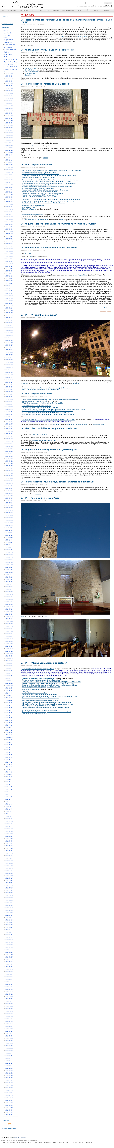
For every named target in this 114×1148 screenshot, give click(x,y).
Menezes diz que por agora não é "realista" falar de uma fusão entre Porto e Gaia (48, 201)
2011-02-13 (8, 705)
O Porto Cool (8, 47)
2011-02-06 (8, 703)
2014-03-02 (9, 1097)
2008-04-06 (9, 337)
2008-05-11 (8, 350)
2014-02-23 (9, 1095)
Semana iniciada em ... (10, 70)
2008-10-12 (9, 404)
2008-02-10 (9, 318)
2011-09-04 (8, 777)
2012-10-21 (9, 922)
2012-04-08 (9, 853)
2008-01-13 (9, 308)
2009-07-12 (9, 500)
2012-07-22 (9, 890)
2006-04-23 (9, 86)
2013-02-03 (9, 959)
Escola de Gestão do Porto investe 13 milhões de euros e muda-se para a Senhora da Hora (51, 682)
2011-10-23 (8, 794)
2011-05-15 (103, 311)
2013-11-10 (8, 1058)
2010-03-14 (9, 587)
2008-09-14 (9, 394)
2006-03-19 (9, 73)
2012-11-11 (8, 930)
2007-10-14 (9, 276)
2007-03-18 (9, 202)
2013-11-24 (8, 1063)
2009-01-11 (8, 436)
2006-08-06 (9, 123)
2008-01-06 (9, 305)
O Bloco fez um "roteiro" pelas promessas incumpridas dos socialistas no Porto (47, 704)
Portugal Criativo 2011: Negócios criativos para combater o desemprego (45, 190)
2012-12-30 (9, 947)
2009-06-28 (9, 495)
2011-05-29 (8, 742)
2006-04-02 (9, 78)
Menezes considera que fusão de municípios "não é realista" (41, 680)
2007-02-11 (8, 189)
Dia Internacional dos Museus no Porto (34, 401)
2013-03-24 (9, 976)
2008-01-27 (9, 313)
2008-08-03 (9, 379)
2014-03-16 (9, 1102)
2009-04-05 (9, 466)
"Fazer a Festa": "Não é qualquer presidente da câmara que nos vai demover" (47, 702)
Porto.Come (25, 691)
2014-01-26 (9, 1085)
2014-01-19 (9, 1083)
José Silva (27, 254)
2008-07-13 (9, 372)
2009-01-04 (9, 434)
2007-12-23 (9, 300)
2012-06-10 (9, 875)
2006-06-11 (8, 103)
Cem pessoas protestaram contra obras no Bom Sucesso (40, 174)
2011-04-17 (8, 727)
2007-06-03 (9, 229)
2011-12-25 (8, 816)
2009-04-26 (9, 473)
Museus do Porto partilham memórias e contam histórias (40, 701)
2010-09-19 (9, 653)
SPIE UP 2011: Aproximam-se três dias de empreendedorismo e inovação (45, 412)
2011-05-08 (8, 735)
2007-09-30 (9, 271)
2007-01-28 (9, 184)
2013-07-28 (9, 1021)
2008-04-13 (9, 340)
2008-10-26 (9, 409)
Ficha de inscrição (31, 68)
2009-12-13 (9, 555)
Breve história (29, 70)
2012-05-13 (9, 865)
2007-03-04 (9, 197)
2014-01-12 (9, 1080)
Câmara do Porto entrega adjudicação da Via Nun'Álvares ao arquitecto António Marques (50, 180)
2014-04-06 (9, 1110)
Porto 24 (6, 52)
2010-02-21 (9, 579)
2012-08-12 (9, 898)
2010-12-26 (9, 688)
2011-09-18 (8, 782)
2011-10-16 (8, 791)
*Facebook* (106, 10)
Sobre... (79, 10)
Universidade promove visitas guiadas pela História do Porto (41, 687)
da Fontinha (24, 383)
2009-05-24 (9, 483)
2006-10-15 (9, 147)
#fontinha (98, 424)
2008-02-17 (9, 320)
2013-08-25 (9, 1031)
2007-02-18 (9, 192)
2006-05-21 (9, 95)
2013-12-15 (9, 1070)
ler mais (109, 311)
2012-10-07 (9, 917)
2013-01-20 (9, 954)
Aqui (22, 616)
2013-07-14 (9, 1016)
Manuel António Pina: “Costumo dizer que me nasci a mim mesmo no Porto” (46, 712)
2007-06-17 (9, 234)
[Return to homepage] (22, 8)
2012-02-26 (9, 838)
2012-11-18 (8, 932)
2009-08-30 (9, 518)
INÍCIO (88, 10)
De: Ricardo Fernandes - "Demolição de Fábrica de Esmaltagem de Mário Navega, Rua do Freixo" (66, 21)
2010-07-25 (9, 634)
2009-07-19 (9, 503)
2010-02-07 (9, 574)
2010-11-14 (8, 673)
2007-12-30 (9, 303)
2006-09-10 (9, 135)
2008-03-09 (9, 327)
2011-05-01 (8, 732)
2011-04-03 (8, 722)
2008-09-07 (9, 392)
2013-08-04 (9, 1023)
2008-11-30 (8, 421)
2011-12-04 (8, 809)
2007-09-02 (9, 261)
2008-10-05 (9, 402)
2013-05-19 (9, 996)
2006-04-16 (9, 83)
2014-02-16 (9, 1092)
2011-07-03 (8, 754)
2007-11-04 (8, 283)
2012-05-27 (9, 870)
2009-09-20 (9, 525)
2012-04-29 (9, 860)
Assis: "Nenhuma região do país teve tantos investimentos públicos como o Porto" (48, 420)
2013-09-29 (9, 1043)
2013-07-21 (9, 1018)
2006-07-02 (9, 110)
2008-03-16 (9, 330)
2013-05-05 (9, 991)
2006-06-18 (9, 105)
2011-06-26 (8, 752)
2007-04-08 (9, 209)
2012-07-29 (9, 893)
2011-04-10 (8, 725)
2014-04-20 (9, 1115)
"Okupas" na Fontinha (29, 209)
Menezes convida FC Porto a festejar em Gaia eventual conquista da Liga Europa (48, 683)
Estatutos (28, 75)
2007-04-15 (9, 211)
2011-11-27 (8, 806)
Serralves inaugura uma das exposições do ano (37, 185)
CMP (40, 10)
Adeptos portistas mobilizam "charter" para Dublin (38, 669)
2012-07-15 (9, 888)
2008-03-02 (9, 325)
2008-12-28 (9, 431)
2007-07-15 (9, 244)
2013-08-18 (9, 1028)
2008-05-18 (9, 352)
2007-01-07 (9, 177)
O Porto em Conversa (10, 49)
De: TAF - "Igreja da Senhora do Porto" (40, 498)
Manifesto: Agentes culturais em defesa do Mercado (38, 177)
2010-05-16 (9, 609)
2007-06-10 (9, 231)
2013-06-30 (9, 1011)
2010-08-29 (9, 646)
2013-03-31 (9, 979)
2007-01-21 (9, 182)
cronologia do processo (32, 146)
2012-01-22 (9, 826)
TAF (2, 10)
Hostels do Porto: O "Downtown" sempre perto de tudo (39, 192)
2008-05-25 (9, 355)
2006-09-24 (9, 140)
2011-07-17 (8, 759)
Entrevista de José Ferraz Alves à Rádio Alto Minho (38, 678)
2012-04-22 (9, 858)
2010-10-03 (9, 658)
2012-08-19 (9, 900)
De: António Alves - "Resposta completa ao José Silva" (49, 247)
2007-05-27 (9, 226)
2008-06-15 (9, 362)
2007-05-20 (9, 224)
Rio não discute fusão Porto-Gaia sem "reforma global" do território (43, 203)
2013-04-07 (9, 981)
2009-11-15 (8, 545)
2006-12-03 (9, 165)
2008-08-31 (9, 389)
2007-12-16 (9, 298)
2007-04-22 (9, 214)
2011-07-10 (8, 757)
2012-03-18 (9, 846)
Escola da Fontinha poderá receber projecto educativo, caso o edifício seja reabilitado (49, 685)
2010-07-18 (9, 631)
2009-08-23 (9, 515)
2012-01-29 (9, 828)
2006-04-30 (9, 88)
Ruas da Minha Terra (10, 62)
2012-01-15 (9, 823)
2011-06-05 (8, 744)
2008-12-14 (9, 426)
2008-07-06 (9, 369)
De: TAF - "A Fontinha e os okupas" (39, 315)
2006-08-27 (9, 130)
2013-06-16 (9, 1006)
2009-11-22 (8, 547)
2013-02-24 (9, 967)
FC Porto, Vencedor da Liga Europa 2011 (35, 219)
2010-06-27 (9, 624)
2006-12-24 (9, 172)
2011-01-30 (8, 700)
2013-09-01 (9, 1033)
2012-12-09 (9, 939)
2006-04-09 (9, 81)
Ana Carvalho (24, 10)
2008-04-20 (9, 342)
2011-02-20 (8, 707)
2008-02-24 (9, 323)
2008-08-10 (9, 382)
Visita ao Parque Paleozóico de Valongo (45, 440)
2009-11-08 (8, 542)
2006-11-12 (8, 157)
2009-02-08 (9, 446)
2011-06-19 (8, 749)
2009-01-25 (9, 441)
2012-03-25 (9, 848)
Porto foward (8, 57)
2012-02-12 (9, 833)
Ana (45, 616)
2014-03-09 (9, 1100)
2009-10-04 (9, 530)
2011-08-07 (8, 767)
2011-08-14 (8, 769)
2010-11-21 (8, 675)
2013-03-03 (9, 969)
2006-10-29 (9, 152)
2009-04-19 (9, 471)
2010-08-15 (9, 641)
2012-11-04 (8, 927)
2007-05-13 (9, 221)
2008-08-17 (9, 384)
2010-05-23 (9, 611)
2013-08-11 (8, 1026)
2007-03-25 (9, 204)
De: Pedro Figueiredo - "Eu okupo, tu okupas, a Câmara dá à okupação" (57, 482)
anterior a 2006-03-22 (10, 67)
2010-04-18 (9, 599)
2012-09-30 (9, 915)
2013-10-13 (9, 1048)
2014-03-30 (9, 1107)
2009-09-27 (9, 527)
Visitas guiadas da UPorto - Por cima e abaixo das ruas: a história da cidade (46, 181)
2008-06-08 (9, 360)
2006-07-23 (9, 118)
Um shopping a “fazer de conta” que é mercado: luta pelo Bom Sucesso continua (48, 414)
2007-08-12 (9, 253)
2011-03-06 (8, 712)
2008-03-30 (9, 335)
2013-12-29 (9, 1075)
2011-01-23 (8, 698)
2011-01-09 (8, 693)
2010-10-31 (9, 668)
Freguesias (55, 10)
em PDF (45, 158)
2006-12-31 (9, 174)
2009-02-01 (9, 443)
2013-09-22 (9, 1041)
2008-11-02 (8, 411)
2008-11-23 (8, 419)
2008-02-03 (9, 315)
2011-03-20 (8, 717)
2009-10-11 (8, 532)
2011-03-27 (8, 720)
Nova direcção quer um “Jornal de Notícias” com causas (40, 710)
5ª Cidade (7, 35)
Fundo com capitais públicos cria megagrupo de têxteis (39, 694)
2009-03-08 (9, 456)
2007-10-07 (9, 273)
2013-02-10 (9, 962)
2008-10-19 (9, 406)
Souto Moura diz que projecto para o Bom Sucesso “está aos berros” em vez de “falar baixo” (51, 170)
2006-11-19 (8, 160)
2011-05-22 (8, 740)
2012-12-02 (9, 937)
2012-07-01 (9, 883)
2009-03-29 (9, 463)
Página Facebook (7, 24)
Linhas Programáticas (80, 275)
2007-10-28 (9, 281)
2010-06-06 (9, 616)
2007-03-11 (8, 199)
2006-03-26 (9, 76)
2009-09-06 (9, 520)
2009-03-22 (9, 461)
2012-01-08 (9, 821)
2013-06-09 (9, 1004)
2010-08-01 (9, 636)
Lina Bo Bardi (82, 36)
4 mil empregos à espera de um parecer (34, 713)
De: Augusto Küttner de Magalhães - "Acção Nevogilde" (49, 449)
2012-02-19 (9, 836)
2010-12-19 (9, 685)
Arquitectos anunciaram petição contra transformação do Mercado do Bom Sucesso (49, 175)
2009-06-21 (9, 493)
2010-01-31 (9, 572)
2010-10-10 (9, 661)
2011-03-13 (8, 715)
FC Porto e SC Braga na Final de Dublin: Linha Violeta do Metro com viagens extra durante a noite (53, 409)
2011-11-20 (8, 804)
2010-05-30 (9, 614)
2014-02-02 (9, 1088)
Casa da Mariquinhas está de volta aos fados (36, 406)
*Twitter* (96, 10)
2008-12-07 (9, 424)
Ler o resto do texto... (105, 308)
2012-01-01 (9, 819)
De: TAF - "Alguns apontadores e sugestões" (44, 663)
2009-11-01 (8, 540)
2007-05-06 (9, 219)
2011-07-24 (8, 762)
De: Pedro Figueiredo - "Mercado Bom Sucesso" (45, 84)
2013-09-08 (9, 1036)
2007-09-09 (9, 263)
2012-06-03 (9, 873)
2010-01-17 (9, 567)
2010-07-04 (9, 626)
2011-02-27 (8, 710)
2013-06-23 (9, 1009)
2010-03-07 (9, 584)
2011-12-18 (8, 814)
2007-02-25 (9, 194)
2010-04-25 (9, 601)
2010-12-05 (9, 680)
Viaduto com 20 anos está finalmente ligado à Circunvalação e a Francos (45, 707)
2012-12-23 (9, 944)
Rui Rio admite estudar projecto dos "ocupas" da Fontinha (40, 389)
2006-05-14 (9, 93)
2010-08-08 (9, 638)
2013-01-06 (9, 949)
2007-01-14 (9, 179)
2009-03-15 (9, 458)
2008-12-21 (9, 429)
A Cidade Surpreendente (8, 38)
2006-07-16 (9, 115)
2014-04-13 (9, 1112)
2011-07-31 (8, 764)
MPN (31, 256)
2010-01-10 (9, 564)
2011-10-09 (8, 789)
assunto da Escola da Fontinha (77, 424)
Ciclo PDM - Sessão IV (39, 434)
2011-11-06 (8, 799)
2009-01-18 (9, 439)
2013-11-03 (8, 1055)
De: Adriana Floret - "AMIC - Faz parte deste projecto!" (48, 50)
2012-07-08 (9, 885)
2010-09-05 (9, 648)
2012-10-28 (9, 925)
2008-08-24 (9, 387)
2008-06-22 (9, 364)
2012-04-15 (9, 856)
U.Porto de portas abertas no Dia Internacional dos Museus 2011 (42, 403)
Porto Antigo (8, 54)
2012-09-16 (9, 910)
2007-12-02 (9, 293)
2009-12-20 (9, 557)
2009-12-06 (9, 552)
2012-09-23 (9, 912)
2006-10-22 (9, 150)
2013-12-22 (9, 1073)
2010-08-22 (9, 643)
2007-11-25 (8, 290)
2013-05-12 (9, 994)
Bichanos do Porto (9, 44)
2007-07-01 (9, 239)
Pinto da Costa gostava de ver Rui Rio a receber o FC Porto (41, 195)
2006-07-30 (9, 120)
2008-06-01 (9, 357)
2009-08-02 (9, 508)
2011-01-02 (8, 690)
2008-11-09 (8, 414)
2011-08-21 (8, 772)
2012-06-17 (9, 878)
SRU (47, 10)
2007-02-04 (9, 187)
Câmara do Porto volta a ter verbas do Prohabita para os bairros (42, 193)
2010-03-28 (9, 592)
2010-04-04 (9, 594)
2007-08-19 (9, 256)
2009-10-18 (9, 535)
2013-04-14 (9, 984)
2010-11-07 (8, 671)
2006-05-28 (9, 98)
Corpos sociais (30, 73)
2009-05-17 (9, 480)
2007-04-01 (9, 207)
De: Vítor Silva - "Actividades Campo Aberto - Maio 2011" (49, 428)
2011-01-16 (8, 695)
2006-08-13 (9, 125)
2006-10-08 (9, 145)
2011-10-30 (8, 796)
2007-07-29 (9, 248)
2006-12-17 (9, 170)
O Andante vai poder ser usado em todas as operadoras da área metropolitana (47, 186)
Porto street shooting (10, 59)
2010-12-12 (9, 683)
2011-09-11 (8, 779)
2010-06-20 (9, 621)
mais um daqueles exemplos (46, 470)
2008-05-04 (9, 347)
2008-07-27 (9, 377)
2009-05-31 (9, 485)
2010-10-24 (9, 666)
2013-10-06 (9, 1046)
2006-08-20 (9, 128)
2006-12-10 (9, 167)
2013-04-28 (9, 989)
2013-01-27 (9, 957)
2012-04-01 (9, 851)
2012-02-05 (9, 831)
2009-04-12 (9, 468)
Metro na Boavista (68, 10)
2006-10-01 (9, 142)
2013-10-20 (9, 1051)
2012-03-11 (8, 843)
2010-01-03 (9, 562)
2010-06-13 (9, 619)
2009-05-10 (9, 478)
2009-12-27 (9, 559)
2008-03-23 (9, 332)
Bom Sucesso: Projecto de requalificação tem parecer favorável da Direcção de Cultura (50, 400)
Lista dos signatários (32, 71)
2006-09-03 (9, 133)
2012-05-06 (9, 863)
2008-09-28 (9, 399)
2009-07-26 (9, 505)
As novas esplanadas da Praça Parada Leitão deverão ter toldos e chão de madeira (48, 183)
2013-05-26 (9, 999)
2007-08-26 (9, 258)
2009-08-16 (9, 513)
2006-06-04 (9, 100)
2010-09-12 (9, 651)
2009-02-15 (9, 448)
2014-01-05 (9, 1078)
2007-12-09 (9, 295)
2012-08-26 (9, 902)
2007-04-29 (9, 216)
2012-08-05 (9, 895)
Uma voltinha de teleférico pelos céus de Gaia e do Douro (40, 698)
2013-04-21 (9, 986)
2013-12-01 (9, 1065)
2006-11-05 (8, 155)
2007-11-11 (8, 286)
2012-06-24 (9, 880)
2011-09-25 (8, 784)
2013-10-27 (9, 1053)
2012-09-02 (9, 905)
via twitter (76, 383)
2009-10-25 (9, 537)
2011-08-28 (8, 774)
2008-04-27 (9, 345)
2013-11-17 (8, 1060)
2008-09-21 (9, 397)
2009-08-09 (9, 510)
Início (11, 1137)
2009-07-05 (9, 498)
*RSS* (34, 10)
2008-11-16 (8, 416)
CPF (80, 216)
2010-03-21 (9, 589)
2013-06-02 (9, 1001)
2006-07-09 (9, 113)
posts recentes (8, 64)
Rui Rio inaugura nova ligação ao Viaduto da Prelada (38, 706)
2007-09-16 (9, 266)
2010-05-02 (9, 604)
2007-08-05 (9, 251)
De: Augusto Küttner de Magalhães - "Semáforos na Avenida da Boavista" (58, 224)
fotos (61, 219)
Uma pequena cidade (28, 207)
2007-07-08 (9, 241)
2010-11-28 (8, 678)
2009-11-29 (8, 550)
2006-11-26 (8, 162)
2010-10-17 (9, 663)
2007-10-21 (9, 278)
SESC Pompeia (58, 36)
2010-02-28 (9, 582)
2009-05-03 (9, 476)
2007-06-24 (9, 236)
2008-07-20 (9, 374)
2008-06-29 (9, 367)
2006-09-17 (9, 138)
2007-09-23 (9, 268)
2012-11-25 (8, 935)
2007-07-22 (9, 246)
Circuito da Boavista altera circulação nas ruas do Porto (40, 407)
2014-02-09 (9, 1090)
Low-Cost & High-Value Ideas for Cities (34, 693)
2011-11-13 (8, 801)
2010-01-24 (9, 569)
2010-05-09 (9, 606)
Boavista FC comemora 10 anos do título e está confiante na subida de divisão (47, 411)
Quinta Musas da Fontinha (30, 689)
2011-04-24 (8, 730)
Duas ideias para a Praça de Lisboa (33, 206)
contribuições (8, 33)
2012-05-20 (9, 868)
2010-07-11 (8, 628)
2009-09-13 (9, 522)
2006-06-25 (9, 108)
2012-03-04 (9, 841)
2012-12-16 (9, 942)
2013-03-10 (9, 972)
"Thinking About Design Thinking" (32, 214)
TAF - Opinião (11, 10)
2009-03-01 (9, 453)
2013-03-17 (9, 974)
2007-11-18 (8, 288)
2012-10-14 (9, 920)
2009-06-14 (9, 490)
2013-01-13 (9, 952)
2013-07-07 (9, 1013)
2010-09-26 (9, 656)
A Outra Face (8, 42)
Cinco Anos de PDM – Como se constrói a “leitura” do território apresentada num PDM (49, 696)
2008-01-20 (9, 310)
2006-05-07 (9, 91)
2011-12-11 (8, 811)
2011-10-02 (8, 786)
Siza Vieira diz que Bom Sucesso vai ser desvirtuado (39, 172)
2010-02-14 (9, 577)
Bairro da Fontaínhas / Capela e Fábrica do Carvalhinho (39, 197)
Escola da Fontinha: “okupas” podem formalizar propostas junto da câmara (46, 388)
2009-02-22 (9, 451)
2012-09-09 (9, 907)
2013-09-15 (9, 1038)
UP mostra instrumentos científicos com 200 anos (38, 188)
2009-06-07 (9, 488)
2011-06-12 (8, 747)
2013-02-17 (9, 964)
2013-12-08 (9, 1068)
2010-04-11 (8, 596)
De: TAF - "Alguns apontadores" (37, 164)
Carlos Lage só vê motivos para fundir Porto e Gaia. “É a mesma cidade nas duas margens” (51, 199)
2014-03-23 (9, 1105)
